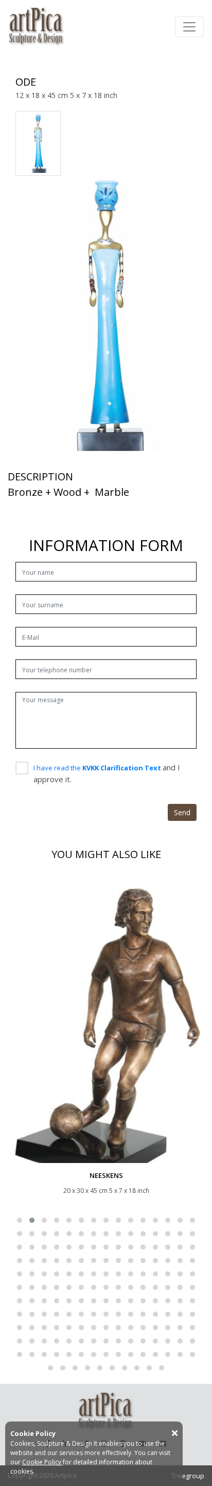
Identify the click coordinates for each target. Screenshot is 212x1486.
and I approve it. (106, 773)
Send (182, 812)
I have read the (98, 767)
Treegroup (187, 1475)
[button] (19, 1220)
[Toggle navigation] (189, 27)
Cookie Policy (42, 1462)
